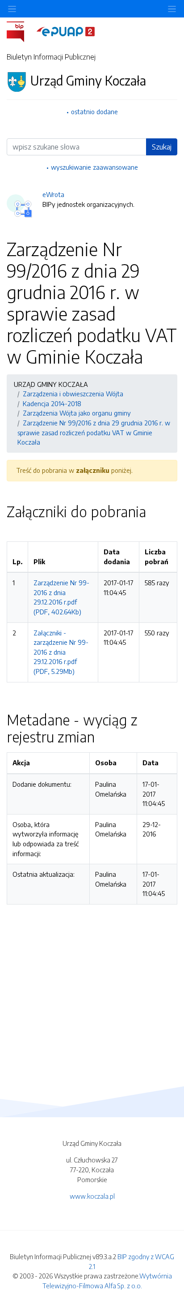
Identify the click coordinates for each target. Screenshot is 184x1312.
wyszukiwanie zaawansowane (94, 167)
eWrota (53, 194)
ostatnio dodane (94, 111)
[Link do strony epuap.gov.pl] (66, 31)
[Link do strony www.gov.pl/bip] (21, 31)
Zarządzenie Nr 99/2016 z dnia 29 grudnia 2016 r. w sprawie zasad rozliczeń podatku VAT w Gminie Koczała (93, 432)
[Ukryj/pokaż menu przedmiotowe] (12, 9)
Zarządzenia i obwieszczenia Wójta (73, 394)
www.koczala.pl (92, 1196)
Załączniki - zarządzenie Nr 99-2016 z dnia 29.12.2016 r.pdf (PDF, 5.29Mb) (60, 652)
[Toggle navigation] (172, 9)
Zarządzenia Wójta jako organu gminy (77, 413)
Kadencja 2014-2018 (52, 403)
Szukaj (161, 146)
